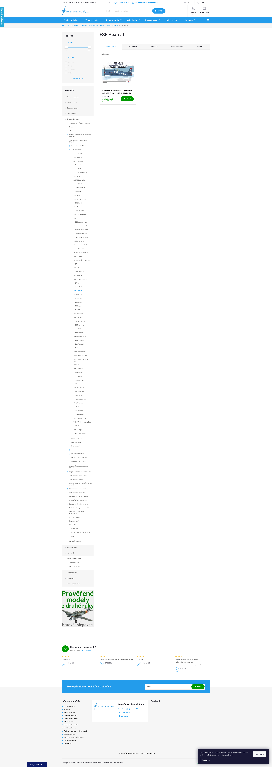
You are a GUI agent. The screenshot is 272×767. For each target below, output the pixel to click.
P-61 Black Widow (80, 399)
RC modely (72, 525)
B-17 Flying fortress (80, 199)
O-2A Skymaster (79, 365)
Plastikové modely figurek (77, 489)
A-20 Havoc (78, 176)
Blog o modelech (90, 3)
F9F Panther (78, 298)
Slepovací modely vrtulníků (78, 475)
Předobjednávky (72, 573)
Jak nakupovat (68, 722)
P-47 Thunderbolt (79, 392)
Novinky (72, 127)
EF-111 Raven (78, 256)
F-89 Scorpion (78, 333)
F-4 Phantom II (79, 272)
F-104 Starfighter (79, 340)
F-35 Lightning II (79, 321)
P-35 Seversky (78, 376)
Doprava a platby (67, 3)
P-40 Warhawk (79, 388)
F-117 (76, 348)
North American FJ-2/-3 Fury (81, 360)
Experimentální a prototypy (82, 260)
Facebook (124, 716)
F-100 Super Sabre (80, 336)
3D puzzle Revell (74, 517)
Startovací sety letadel (78, 461)
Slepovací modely (73, 119)
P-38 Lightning (79, 380)
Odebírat (198, 687)
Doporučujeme (111, 46)
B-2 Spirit (77, 195)
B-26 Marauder (79, 211)
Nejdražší (154, 46)
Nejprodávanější (177, 46)
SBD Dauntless (79, 411)
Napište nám (68, 743)
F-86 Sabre (77, 329)
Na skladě (72, 63)
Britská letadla (76, 442)
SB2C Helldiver (78, 407)
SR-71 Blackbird (79, 414)
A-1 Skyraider (78, 153)
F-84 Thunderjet (79, 325)
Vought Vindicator (80, 434)
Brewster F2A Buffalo (81, 230)
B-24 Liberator (78, 203)
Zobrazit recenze (86, 650)
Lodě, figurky (71, 114)
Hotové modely (74, 563)
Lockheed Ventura (80, 352)
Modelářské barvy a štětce (77, 500)
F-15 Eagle (77, 306)
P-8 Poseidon (78, 373)
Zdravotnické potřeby (148, 753)
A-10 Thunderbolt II (80, 173)
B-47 (75, 218)
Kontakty (79, 3)
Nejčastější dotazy (70, 740)
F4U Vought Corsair (80, 279)
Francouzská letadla (77, 454)
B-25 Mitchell (78, 207)
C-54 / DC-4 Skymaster (81, 237)
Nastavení (206, 760)
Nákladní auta (72, 547)
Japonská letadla (76, 450)
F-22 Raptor (78, 317)
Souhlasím (260, 754)
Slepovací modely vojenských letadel (79, 141)
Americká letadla (76, 150)
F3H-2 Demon (78, 268)
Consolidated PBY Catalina (82, 245)
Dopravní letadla (72, 108)
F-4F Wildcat (78, 275)
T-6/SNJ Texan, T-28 (80, 418)
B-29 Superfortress (80, 214)
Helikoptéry (75, 529)
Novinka (71, 69)
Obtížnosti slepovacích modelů (74, 737)
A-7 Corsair (77, 169)
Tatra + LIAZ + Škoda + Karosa (79, 123)
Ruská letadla (75, 446)
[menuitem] (72, 20)
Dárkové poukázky (75, 541)
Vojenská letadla (72, 102)
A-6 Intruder (78, 165)
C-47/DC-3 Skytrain (80, 233)
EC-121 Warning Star (81, 253)
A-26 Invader (78, 157)
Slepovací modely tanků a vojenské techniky (80, 135)
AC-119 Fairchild (79, 188)
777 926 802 (125, 713)
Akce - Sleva (73, 131)
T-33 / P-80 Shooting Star (82, 422)
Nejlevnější (133, 46)
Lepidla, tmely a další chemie (78, 504)
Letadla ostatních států (79, 457)
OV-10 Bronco (78, 369)
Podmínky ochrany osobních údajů (75, 731)
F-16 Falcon (77, 310)
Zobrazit (127, 99)
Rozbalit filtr (77, 78)
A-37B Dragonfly (79, 180)
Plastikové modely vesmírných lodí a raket (80, 484)
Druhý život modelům (71, 725)
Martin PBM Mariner (80, 355)
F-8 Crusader (78, 294)
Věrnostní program (70, 716)
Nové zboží (70, 553)
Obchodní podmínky (70, 719)
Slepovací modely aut (76, 479)
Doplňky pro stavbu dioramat (79, 496)
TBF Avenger (78, 430)
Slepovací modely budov (77, 493)
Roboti (73, 536)
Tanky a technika (73, 97)
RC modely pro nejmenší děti (80, 532)
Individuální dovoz (70, 728)
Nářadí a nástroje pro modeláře (79, 508)
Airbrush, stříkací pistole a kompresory (77, 512)
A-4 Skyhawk (78, 161)
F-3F (75, 264)
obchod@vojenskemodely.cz (130, 709)
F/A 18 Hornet (78, 314)
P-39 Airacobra (79, 384)
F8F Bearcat (78, 291)
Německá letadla (76, 438)
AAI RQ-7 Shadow (80, 184)
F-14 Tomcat (78, 302)
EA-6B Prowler (79, 249)
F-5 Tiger (77, 283)
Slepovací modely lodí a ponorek (80, 472)
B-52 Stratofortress (80, 222)
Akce (70, 66)
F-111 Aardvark (79, 344)
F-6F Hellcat (78, 287)
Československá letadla (79, 146)
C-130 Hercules (79, 241)
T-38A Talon (78, 426)
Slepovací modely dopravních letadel (79, 467)
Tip (70, 73)
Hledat (158, 11)
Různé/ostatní (73, 521)
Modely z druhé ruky (74, 559)
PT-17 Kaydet (78, 403)
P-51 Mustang (78, 395)
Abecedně (199, 46)
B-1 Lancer (77, 192)
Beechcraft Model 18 (80, 226)
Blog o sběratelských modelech (129, 753)
